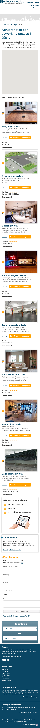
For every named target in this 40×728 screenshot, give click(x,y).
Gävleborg (12, 25)
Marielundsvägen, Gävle (13, 474)
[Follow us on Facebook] (3, 660)
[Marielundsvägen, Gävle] (21, 460)
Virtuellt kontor (6, 673)
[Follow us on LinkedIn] (8, 660)
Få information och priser (20, 137)
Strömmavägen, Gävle (12, 176)
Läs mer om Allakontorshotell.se (11, 657)
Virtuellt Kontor (33, 2)
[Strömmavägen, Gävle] (21, 162)
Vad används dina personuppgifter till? (16, 616)
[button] (26, 61)
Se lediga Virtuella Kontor (12, 550)
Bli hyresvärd (34, 5)
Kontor (4, 25)
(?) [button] (22, 563)
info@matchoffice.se (20, 722)
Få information (21, 612)
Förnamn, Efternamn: (10, 566)
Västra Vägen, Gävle (11, 424)
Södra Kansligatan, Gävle (14, 275)
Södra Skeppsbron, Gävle (14, 374)
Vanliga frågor (6, 675)
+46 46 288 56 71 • (8, 722)
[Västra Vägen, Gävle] (21, 410)
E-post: (5, 582)
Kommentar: (7, 599)
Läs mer (4, 137)
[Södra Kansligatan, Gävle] (21, 262)
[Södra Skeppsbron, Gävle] (21, 361)
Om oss (36, 8)
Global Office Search (29, 725)
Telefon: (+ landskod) (10, 591)
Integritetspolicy (6, 681)
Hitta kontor (5, 669)
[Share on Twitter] (5, 660)
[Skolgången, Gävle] (21, 113)
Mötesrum (5, 671)
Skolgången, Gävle (11, 126)
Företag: (6, 574)
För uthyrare (5, 679)
